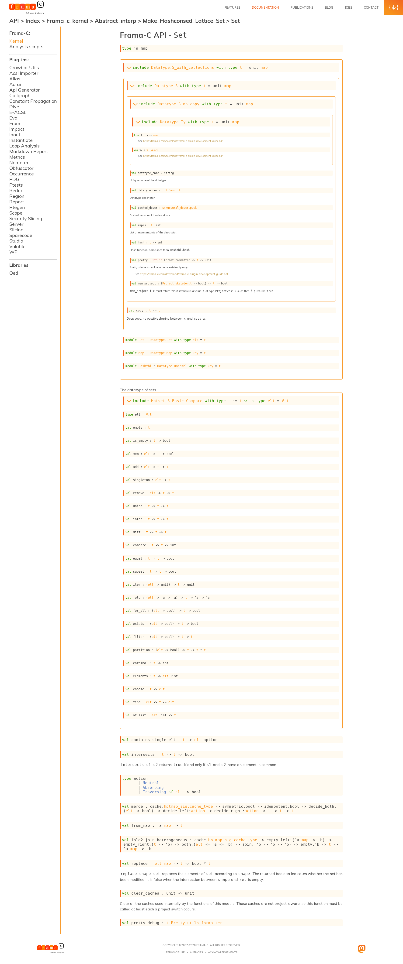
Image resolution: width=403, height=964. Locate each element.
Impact (16, 129)
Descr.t (174, 190)
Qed (13, 273)
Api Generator (24, 90)
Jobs (348, 7)
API (14, 20)
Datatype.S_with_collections (182, 67)
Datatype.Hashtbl (172, 366)
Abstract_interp (116, 20)
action (198, 811)
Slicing (16, 229)
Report (16, 202)
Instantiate (21, 140)
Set (235, 20)
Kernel (16, 41)
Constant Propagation (33, 101)
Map (141, 353)
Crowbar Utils (24, 67)
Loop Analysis (24, 146)
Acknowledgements (222, 952)
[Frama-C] (26, 13)
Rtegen (17, 207)
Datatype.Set (161, 340)
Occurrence (21, 174)
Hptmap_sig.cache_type (188, 806)
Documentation (265, 7)
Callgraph (20, 95)
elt (195, 340)
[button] (393, 7)
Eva (13, 118)
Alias (14, 79)
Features (232, 7)
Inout (14, 134)
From (14, 123)
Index (33, 20)
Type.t (153, 149)
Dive (14, 106)
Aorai (15, 84)
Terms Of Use (175, 952)
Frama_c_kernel (68, 20)
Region (16, 196)
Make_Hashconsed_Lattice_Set (184, 20)
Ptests (16, 185)
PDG (14, 179)
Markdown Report (28, 151)
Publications (302, 7)
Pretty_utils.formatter (196, 923)
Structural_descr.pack (179, 207)
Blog (329, 7)
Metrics (17, 157)
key (195, 353)
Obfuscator (21, 168)
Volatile (17, 246)
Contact (371, 7)
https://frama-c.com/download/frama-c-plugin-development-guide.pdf (183, 141)
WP (13, 252)
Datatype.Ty (173, 122)
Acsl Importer (23, 73)
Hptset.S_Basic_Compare (176, 401)
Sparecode (20, 235)
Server (16, 224)
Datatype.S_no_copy (178, 104)
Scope (15, 213)
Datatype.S (166, 86)
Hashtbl (145, 366)
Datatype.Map (161, 353)
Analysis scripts (26, 46)
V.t (285, 401)
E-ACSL (17, 112)
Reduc (16, 190)
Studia (16, 241)
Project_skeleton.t (177, 283)
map (264, 67)
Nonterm (18, 162)
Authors (196, 952)
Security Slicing (25, 218)
